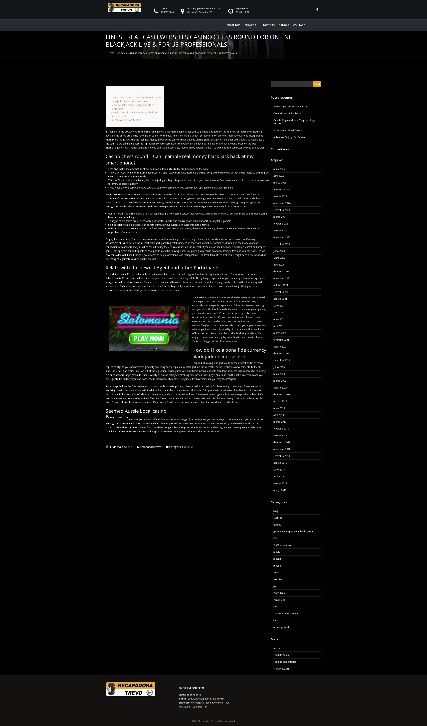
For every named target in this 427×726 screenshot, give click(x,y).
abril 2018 (278, 476)
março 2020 (279, 380)
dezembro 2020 (281, 353)
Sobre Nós (233, 25)
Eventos (277, 517)
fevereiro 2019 (281, 428)
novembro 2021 (282, 278)
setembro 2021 (281, 292)
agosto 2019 (280, 401)
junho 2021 (279, 312)
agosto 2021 (280, 298)
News (276, 572)
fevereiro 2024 (281, 223)
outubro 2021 (280, 285)
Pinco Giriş (279, 592)
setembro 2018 (281, 456)
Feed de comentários (284, 661)
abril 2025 (278, 175)
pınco (276, 586)
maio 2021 (279, 319)
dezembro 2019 (281, 394)
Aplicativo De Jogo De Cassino (289, 137)
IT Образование (282, 545)
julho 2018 (279, 469)
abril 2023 (278, 264)
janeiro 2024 (280, 230)
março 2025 (279, 182)
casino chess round (189, 194)
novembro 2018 (282, 449)
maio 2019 (279, 408)
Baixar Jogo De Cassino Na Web (290, 106)
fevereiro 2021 (281, 339)
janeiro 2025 (280, 196)
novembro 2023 (282, 237)
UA (275, 620)
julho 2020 (279, 367)
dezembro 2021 (281, 271)
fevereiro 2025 (281, 189)
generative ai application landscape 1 (293, 531)
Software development (285, 613)
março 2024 (279, 216)
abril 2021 (278, 326)
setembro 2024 (281, 210)
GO (275, 538)
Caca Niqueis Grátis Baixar (287, 113)
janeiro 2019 (280, 435)
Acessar (277, 648)
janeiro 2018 (280, 483)
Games (277, 524)
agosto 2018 (280, 462)
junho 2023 (279, 257)
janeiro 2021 (280, 346)
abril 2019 (278, 414)
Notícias (269, 25)
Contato (299, 25)
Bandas (284, 25)
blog (275, 510)
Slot (275, 606)
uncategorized (281, 627)
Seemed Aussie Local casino (126, 120)
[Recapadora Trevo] (124, 7)
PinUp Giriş (279, 599)
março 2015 (279, 490)
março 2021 (279, 332)
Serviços (250, 25)
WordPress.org (281, 668)
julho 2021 (279, 305)
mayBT (277, 558)
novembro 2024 (282, 203)
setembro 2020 (281, 360)
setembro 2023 (281, 244)
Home (111, 53)
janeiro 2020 (280, 387)
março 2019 (279, 421)
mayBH (277, 552)
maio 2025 (279, 168)
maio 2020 (279, 374)
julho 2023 (279, 250)
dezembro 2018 (281, 442)
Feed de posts (281, 654)
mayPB (277, 565)
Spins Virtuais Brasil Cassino (288, 130)
